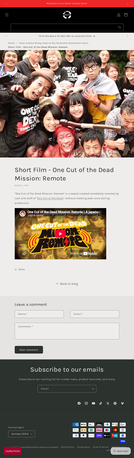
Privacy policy (83, 447)
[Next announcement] (127, 3)
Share (21, 269)
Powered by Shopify (49, 447)
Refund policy (67, 447)
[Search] (119, 27)
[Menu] (6, 14)
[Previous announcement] (6, 3)
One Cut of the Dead (50, 198)
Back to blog (69, 284)
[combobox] (67, 27)
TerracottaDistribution (28, 447)
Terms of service (101, 447)
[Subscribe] (92, 389)
